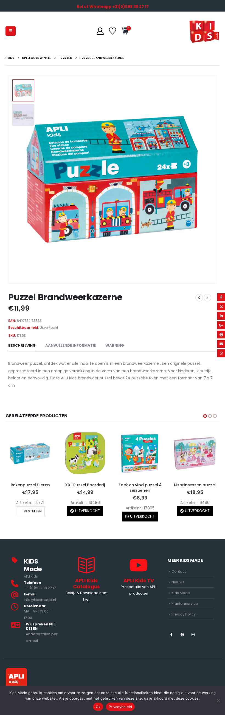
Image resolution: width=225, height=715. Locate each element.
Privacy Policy (183, 625)
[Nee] (218, 700)
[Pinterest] (182, 646)
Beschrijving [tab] (22, 345)
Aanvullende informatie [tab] (70, 345)
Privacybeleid (120, 707)
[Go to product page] (30, 453)
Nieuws (177, 593)
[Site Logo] (204, 31)
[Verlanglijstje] (112, 31)
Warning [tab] (114, 345)
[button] (10, 31)
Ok (98, 707)
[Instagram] (193, 646)
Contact (178, 583)
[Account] (100, 31)
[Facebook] (171, 646)
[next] (207, 298)
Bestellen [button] (197, 527)
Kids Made (180, 604)
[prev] (199, 298)
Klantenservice (184, 614)
